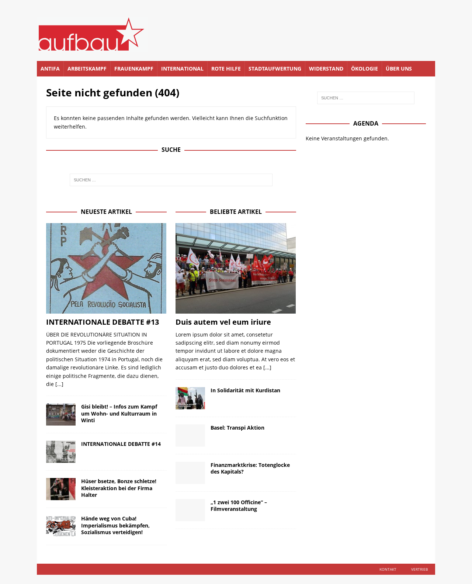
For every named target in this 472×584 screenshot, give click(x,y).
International (182, 68)
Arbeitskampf (87, 68)
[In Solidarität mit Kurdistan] (190, 398)
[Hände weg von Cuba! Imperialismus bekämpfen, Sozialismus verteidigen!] (61, 526)
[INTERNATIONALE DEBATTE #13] (106, 268)
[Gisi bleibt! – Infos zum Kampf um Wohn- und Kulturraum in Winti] (61, 414)
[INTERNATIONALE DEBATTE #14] (61, 452)
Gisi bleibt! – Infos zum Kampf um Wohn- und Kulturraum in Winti (119, 413)
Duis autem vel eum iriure (223, 322)
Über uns (399, 68)
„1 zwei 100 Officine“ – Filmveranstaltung (239, 505)
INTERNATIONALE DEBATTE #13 (102, 322)
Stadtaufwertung (275, 68)
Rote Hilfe (226, 68)
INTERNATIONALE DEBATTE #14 (121, 443)
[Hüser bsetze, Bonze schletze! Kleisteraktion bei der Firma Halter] (61, 489)
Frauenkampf (133, 68)
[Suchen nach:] (171, 180)
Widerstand (326, 68)
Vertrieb (419, 569)
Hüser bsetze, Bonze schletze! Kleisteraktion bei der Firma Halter (118, 488)
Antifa (50, 68)
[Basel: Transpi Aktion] (190, 435)
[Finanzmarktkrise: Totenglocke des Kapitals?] (190, 473)
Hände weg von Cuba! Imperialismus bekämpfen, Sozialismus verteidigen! (115, 525)
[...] (59, 383)
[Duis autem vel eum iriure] (236, 268)
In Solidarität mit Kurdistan (245, 390)
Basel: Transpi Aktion (237, 427)
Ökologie (364, 68)
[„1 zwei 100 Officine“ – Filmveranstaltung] (190, 510)
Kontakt (387, 569)
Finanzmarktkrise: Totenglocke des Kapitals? (250, 468)
